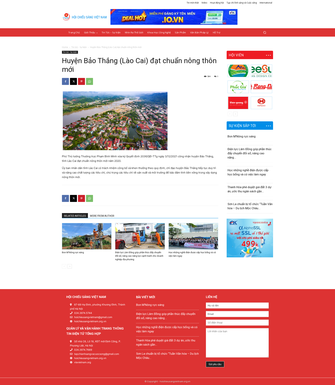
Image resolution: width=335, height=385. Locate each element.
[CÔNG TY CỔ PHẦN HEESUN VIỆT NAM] (261, 71)
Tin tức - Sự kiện (79, 47)
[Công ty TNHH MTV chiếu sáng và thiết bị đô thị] (261, 103)
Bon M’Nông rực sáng (73, 252)
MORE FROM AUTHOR (102, 215)
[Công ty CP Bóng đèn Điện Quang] (238, 103)
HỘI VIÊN (236, 55)
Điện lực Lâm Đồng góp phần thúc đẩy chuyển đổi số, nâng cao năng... (249, 153)
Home (65, 47)
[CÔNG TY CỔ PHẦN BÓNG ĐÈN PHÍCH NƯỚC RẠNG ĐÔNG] (261, 87)
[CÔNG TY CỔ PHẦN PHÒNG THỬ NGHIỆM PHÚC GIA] (238, 87)
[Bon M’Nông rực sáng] (86, 236)
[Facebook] (65, 81)
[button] (264, 32)
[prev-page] (64, 266)
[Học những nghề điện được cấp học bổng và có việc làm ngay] (193, 236)
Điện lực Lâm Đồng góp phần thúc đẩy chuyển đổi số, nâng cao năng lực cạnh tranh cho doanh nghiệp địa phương (139, 256)
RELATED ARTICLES (75, 215)
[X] (73, 81)
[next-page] (70, 266)
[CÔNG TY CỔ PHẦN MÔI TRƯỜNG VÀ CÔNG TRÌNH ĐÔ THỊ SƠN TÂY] (238, 71)
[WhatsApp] (89, 81)
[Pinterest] (81, 81)
